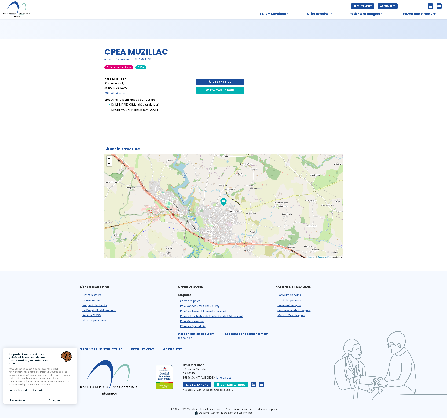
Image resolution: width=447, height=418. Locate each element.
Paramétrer (17, 400)
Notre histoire (91, 295)
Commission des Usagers (293, 310)
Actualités (387, 6)
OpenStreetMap (324, 257)
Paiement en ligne (289, 305)
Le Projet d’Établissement (99, 310)
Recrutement (362, 6)
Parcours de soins (289, 295)
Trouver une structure (418, 14)
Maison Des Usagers (291, 315)
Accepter (54, 400)
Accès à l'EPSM (91, 315)
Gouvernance (91, 300)
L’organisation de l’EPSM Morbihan (196, 336)
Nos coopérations (94, 320)
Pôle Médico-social (192, 321)
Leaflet (311, 257)
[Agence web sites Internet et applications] (196, 412)
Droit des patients (289, 300)
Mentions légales (267, 409)
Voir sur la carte (114, 93)
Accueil (107, 59)
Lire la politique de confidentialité (26, 390)
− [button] (109, 163)
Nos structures (123, 59)
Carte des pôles (190, 301)
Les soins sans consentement (247, 334)
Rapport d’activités (94, 305)
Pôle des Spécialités (193, 326)
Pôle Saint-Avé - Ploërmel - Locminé (203, 311)
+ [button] (109, 158)
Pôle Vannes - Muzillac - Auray (199, 306)
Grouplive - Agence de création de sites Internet (225, 412)
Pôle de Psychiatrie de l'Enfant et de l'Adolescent (211, 316)
